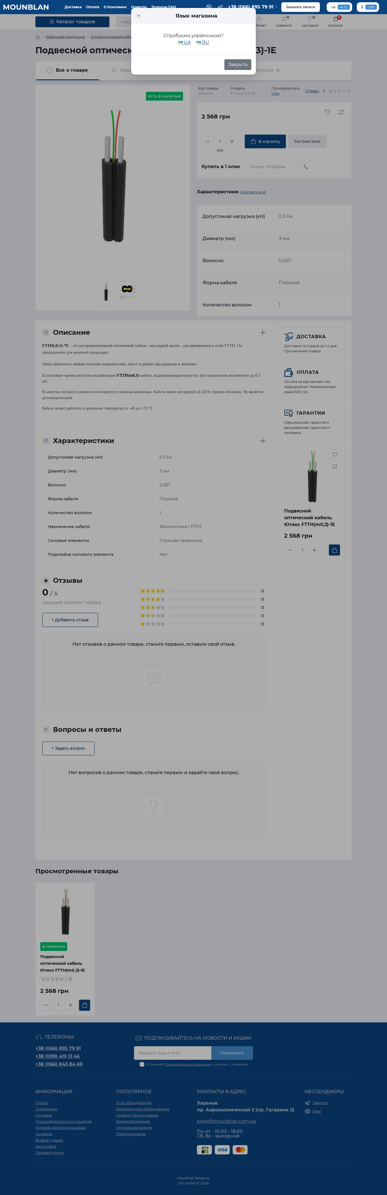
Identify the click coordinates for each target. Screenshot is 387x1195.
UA (187, 42)
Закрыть (238, 64)
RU (205, 42)
